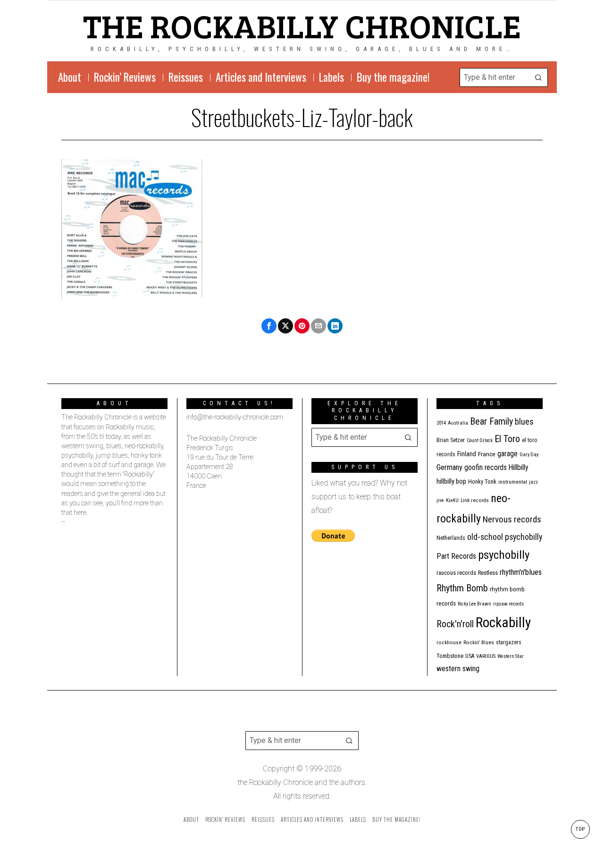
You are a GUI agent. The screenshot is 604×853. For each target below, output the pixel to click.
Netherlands (450, 538)
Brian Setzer (450, 440)
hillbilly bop (451, 481)
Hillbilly (518, 467)
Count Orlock (480, 440)
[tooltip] (269, 325)
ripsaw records (508, 604)
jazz (533, 482)
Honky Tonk (482, 481)
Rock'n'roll (455, 624)
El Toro (507, 438)
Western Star (510, 656)
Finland (466, 454)
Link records (475, 500)
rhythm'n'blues (521, 572)
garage (507, 453)
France (486, 454)
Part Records (456, 556)
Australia (458, 423)
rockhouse (448, 643)
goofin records (485, 467)
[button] (538, 77)
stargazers (508, 642)
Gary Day (529, 455)
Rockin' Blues (478, 643)
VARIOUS (485, 656)
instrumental (512, 481)
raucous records (456, 572)
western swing (457, 668)
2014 (441, 423)
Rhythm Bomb (462, 588)
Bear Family (491, 421)
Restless (488, 572)
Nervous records (512, 519)
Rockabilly (503, 622)
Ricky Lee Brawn (474, 604)
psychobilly (503, 555)
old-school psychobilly (504, 537)
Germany (449, 467)
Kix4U (452, 500)
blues (524, 421)
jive (440, 500)
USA (469, 656)
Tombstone (449, 655)
